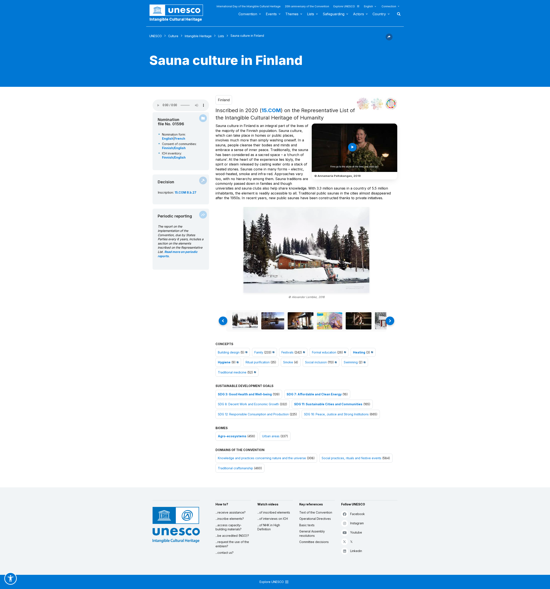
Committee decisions (314, 542)
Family (258, 352)
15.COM (271, 110)
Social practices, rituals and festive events (351, 458)
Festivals (287, 352)
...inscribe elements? (229, 518)
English (368, 6)
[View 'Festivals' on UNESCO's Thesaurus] (303, 352)
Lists (310, 14)
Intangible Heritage (198, 36)
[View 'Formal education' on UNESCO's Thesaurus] (344, 352)
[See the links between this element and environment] (377, 103)
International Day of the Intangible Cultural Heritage (249, 6)
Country (379, 14)
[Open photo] (306, 250)
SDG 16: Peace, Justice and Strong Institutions (336, 414)
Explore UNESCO (344, 6)
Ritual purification (258, 362)
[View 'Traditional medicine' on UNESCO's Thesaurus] (254, 372)
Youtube (356, 532)
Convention (247, 14)
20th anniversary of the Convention (307, 6)
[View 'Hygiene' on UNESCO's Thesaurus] (237, 362)
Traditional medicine (232, 372)
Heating (359, 352)
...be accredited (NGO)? (232, 535)
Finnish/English (174, 148)
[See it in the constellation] (363, 103)
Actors (358, 14)
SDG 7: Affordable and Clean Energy (314, 394)
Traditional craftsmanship (235, 468)
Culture (173, 36)
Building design (229, 352)
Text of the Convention (315, 512)
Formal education (324, 352)
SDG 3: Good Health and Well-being (245, 394)
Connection (389, 6)
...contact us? (224, 552)
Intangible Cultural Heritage (176, 19)
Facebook (357, 514)
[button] (389, 39)
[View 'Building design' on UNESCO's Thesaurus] (245, 352)
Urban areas (271, 436)
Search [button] (397, 14)
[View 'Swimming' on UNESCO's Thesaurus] (364, 362)
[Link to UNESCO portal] (179, 10)
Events (271, 14)
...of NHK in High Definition (268, 527)
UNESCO (155, 36)
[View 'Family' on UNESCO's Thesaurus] (273, 352)
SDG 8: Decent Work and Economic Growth (248, 404)
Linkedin (356, 551)
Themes (291, 14)
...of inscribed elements (273, 512)
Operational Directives (315, 518)
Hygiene (224, 362)
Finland (224, 100)
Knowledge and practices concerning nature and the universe (262, 458)
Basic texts (307, 525)
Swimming (351, 362)
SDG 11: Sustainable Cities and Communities (328, 404)
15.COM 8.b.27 (185, 192)
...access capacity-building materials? (228, 527)
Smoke (288, 362)
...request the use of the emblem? (232, 544)
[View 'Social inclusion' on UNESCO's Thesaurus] (335, 362)
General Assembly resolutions (312, 533)
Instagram (357, 523)
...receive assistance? (230, 512)
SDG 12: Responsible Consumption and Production (253, 414)
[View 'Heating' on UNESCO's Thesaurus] (371, 352)
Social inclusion (316, 362)
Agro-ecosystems (232, 436)
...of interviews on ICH (272, 518)
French (179, 138)
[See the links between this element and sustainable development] (391, 103)
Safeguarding (333, 14)
